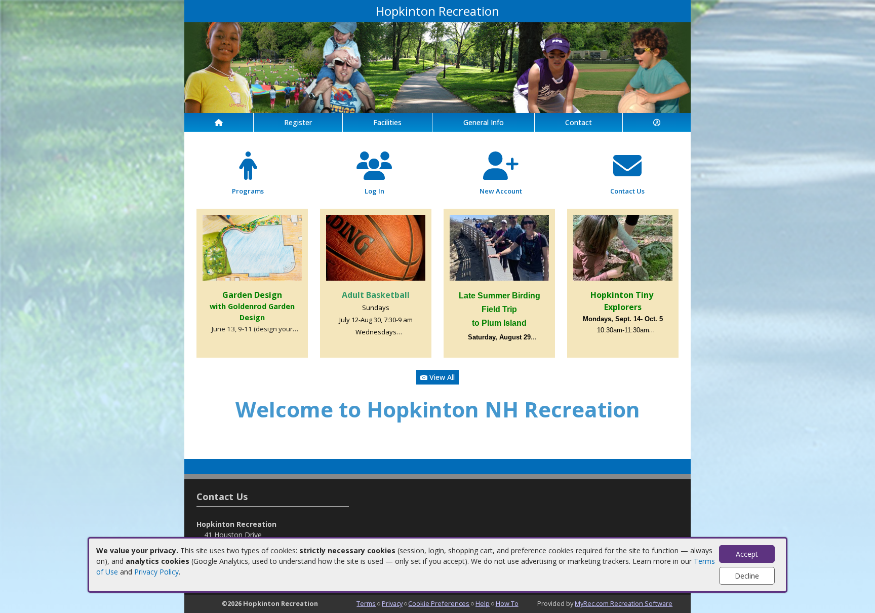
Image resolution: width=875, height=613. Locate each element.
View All (441, 377)
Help (482, 603)
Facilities (387, 122)
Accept (747, 554)
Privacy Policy (156, 572)
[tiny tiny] (622, 247)
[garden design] (252, 247)
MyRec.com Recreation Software (623, 603)
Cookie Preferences (438, 603)
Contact (578, 122)
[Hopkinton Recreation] (437, 66)
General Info (483, 122)
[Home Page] (218, 122)
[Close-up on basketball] (375, 247)
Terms (366, 603)
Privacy (392, 603)
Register (298, 122)
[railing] (499, 247)
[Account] (657, 122)
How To (507, 603)
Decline (747, 576)
